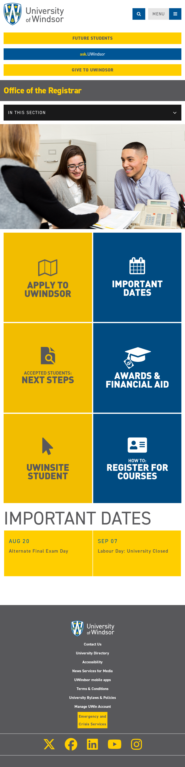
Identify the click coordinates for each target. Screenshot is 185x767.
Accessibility (92, 662)
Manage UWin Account (92, 706)
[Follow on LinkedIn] (92, 747)
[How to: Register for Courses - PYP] (137, 458)
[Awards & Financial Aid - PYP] (137, 367)
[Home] (34, 14)
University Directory (92, 653)
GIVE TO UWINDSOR (92, 70)
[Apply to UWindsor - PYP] (48, 277)
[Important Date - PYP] (137, 277)
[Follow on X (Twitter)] (49, 747)
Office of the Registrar (43, 90)
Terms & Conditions (92, 688)
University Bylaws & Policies (92, 697)
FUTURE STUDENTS (93, 38)
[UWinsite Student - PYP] (48, 458)
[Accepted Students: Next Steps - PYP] (48, 367)
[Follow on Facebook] (71, 747)
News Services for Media (92, 670)
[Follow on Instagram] (136, 747)
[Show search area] (138, 14)
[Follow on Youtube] (114, 747)
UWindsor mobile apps (92, 679)
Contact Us (92, 644)
